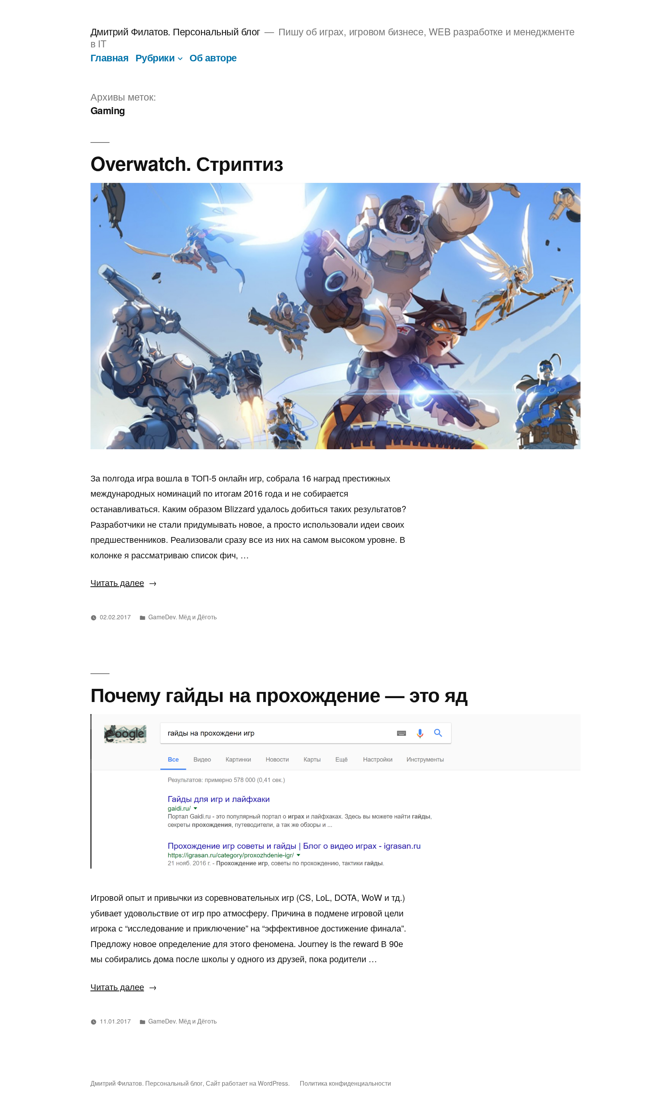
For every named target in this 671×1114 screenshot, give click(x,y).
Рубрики (155, 57)
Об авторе (213, 57)
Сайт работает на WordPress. (248, 1083)
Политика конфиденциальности (345, 1083)
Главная (109, 57)
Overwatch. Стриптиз (186, 163)
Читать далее (123, 582)
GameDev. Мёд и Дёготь (182, 616)
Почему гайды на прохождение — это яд (279, 694)
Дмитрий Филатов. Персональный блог (175, 31)
